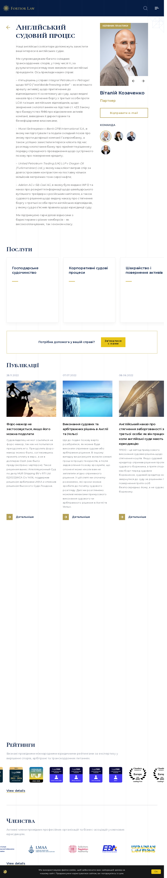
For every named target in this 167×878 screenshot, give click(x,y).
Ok (156, 871)
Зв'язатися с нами (113, 342)
